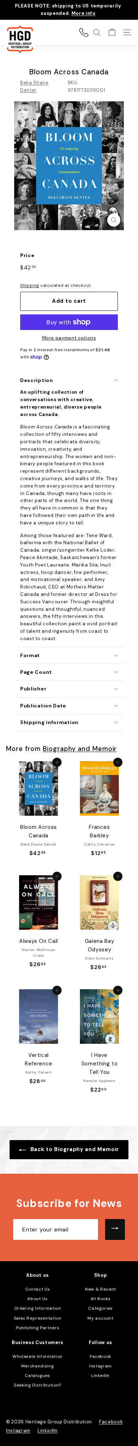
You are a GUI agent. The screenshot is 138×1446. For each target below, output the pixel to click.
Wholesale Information (37, 1356)
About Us (37, 1299)
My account (100, 1318)
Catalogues (37, 1375)
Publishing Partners (37, 1328)
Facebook (100, 1356)
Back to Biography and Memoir (74, 1149)
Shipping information (49, 722)
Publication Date (43, 705)
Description (36, 380)
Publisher (33, 688)
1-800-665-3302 (83, 32)
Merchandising (37, 1366)
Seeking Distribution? (37, 1385)
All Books (101, 1299)
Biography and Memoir (80, 749)
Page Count (36, 672)
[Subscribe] (115, 1229)
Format (30, 655)
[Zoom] (113, 220)
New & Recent (100, 1289)
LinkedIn (100, 1375)
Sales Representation (38, 1318)
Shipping (29, 285)
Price (27, 255)
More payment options (69, 338)
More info (83, 13)
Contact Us (37, 1289)
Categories (100, 1308)
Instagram (100, 1366)
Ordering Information (37, 1308)
